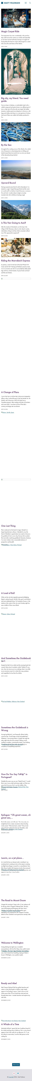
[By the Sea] (16, 131)
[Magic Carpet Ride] (16, 18)
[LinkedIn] (18, 1073)
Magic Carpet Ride (10, 31)
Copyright (11, 1077)
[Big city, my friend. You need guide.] (16, 72)
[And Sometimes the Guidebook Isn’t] (16, 599)
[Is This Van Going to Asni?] (16, 209)
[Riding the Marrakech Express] (16, 247)
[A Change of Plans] (16, 333)
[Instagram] (14, 1073)
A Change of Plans (10, 392)
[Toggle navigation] (25, 3)
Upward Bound (8, 182)
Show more (16, 1064)
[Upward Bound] (16, 169)
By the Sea (6, 144)
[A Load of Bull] (16, 534)
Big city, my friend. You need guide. (14, 99)
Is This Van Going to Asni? (13, 222)
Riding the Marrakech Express (15, 260)
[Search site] (30, 3)
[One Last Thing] (16, 467)
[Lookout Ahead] (16, 1005)
